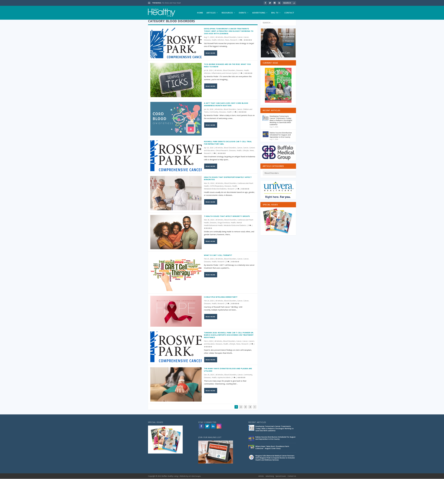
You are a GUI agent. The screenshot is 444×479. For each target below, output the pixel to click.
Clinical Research (222, 150)
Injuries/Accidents (224, 377)
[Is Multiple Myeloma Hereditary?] (176, 311)
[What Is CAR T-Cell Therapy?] (176, 272)
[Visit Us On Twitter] (207, 428)
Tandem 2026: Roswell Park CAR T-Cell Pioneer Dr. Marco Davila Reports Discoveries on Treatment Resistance (229, 335)
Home (200, 13)
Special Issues (281, 476)
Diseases (207, 40)
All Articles (219, 37)
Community (214, 112)
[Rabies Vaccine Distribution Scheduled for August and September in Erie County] (265, 134)
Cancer (240, 37)
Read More (210, 53)
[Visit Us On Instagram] (219, 428)
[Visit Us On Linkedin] (213, 428)
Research (233, 40)
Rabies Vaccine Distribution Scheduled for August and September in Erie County (281, 135)
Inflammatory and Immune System (224, 73)
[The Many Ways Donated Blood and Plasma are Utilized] (176, 384)
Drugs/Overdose (223, 222)
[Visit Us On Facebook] (201, 428)
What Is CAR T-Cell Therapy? (218, 255)
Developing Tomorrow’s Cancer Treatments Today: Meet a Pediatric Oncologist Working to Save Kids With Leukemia (228, 31)
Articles (211, 13)
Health (214, 40)
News (227, 40)
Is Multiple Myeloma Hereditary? (221, 297)
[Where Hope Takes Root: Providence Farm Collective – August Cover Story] (251, 448)
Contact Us (292, 476)
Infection (220, 40)
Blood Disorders (230, 37)
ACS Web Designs (194, 476)
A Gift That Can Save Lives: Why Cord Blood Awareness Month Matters (226, 104)
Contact (289, 13)
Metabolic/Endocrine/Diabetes (215, 189)
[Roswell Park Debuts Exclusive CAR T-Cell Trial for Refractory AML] (176, 155)
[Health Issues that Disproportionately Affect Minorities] (176, 193)
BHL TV (274, 13)
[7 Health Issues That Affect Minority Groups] (176, 232)
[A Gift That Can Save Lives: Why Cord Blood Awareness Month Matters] (176, 119)
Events (242, 13)
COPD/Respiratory (217, 186)
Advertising (258, 13)
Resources (227, 13)
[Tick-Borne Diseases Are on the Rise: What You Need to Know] (176, 80)
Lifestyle (245, 150)
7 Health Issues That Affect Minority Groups (227, 216)
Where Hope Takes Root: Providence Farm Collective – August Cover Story (272, 447)
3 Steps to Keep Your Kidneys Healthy (176, 3)
